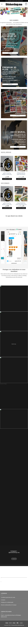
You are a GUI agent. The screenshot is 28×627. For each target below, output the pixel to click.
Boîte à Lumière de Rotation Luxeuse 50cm (7, 174)
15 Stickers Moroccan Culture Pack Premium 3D (21, 204)
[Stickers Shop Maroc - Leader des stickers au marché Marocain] (14, 4)
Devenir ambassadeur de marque (8, 604)
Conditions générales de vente (8, 597)
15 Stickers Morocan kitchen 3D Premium (21, 174)
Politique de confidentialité (7, 602)
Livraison (3, 599)
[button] (2, 4)
